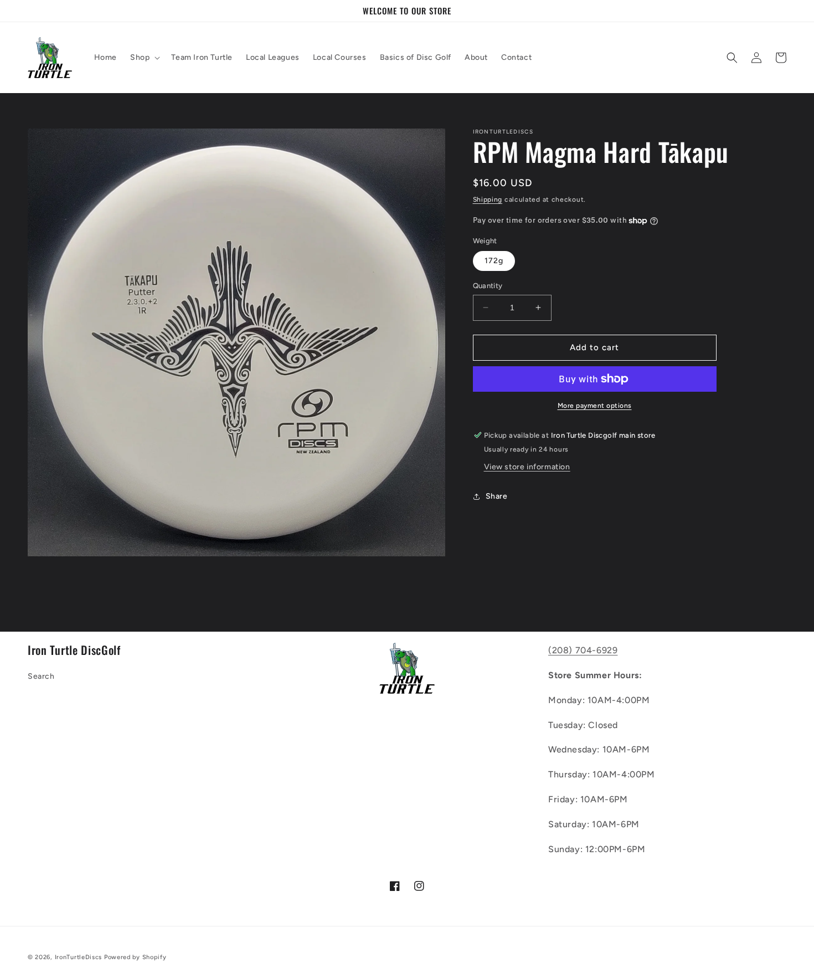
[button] (143, 57)
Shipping (488, 199)
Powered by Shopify (135, 957)
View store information (527, 467)
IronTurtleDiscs (78, 957)
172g (494, 260)
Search (41, 676)
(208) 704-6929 (582, 650)
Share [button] (497, 496)
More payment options (595, 405)
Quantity (488, 285)
